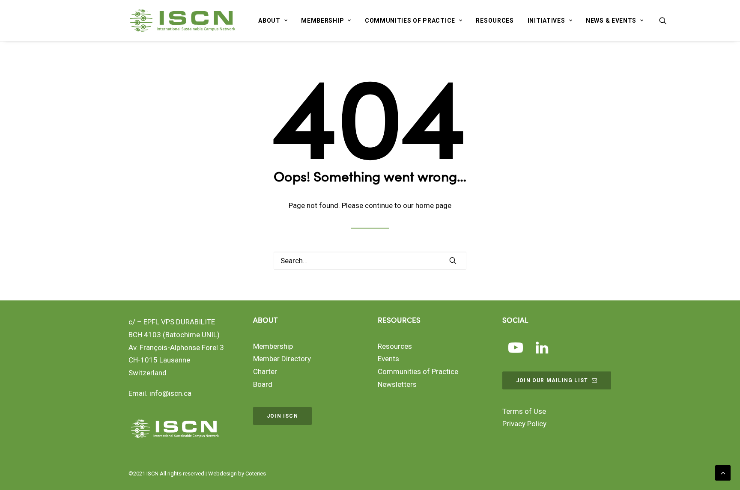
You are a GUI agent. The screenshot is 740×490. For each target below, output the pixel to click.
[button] (663, 20)
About (269, 20)
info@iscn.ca (170, 393)
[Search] (370, 261)
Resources (494, 20)
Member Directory (282, 358)
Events (388, 358)
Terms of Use (524, 411)
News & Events (611, 20)
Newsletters (397, 384)
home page (433, 205)
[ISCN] (182, 20)
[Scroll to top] (723, 472)
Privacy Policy (524, 423)
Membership (322, 20)
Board (262, 384)
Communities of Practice (410, 20)
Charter (265, 371)
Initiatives (546, 20)
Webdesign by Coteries (237, 473)
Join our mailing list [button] (552, 380)
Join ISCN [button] (282, 416)
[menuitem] (272, 20)
